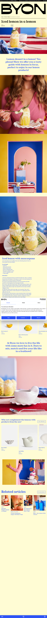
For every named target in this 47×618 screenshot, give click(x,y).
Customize (23, 317)
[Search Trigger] (23, 617)
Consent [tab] (8, 302)
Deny (9, 317)
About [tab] (39, 302)
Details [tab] (23, 302)
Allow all (38, 317)
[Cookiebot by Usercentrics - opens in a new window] (41, 299)
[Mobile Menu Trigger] (2, 617)
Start (2, 16)
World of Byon (7, 16)
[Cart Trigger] (45, 617)
